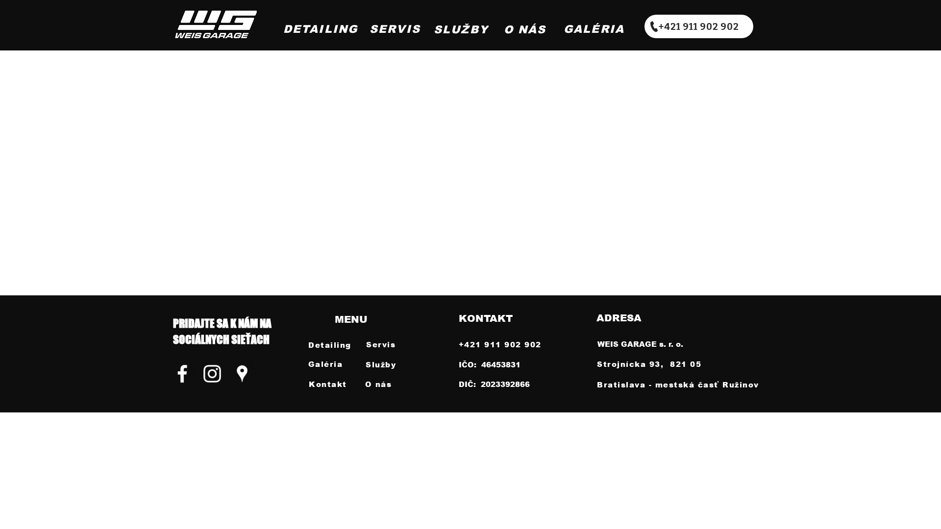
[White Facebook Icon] (182, 373)
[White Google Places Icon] (242, 373)
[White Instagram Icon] (212, 373)
